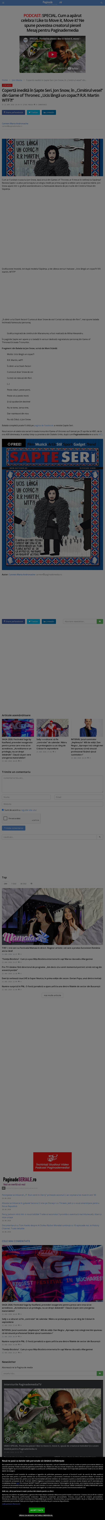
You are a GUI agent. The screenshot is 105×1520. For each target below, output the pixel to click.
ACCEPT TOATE (36, 1510)
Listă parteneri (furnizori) (11, 1504)
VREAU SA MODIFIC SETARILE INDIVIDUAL (36, 1515)
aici (18, 1483)
